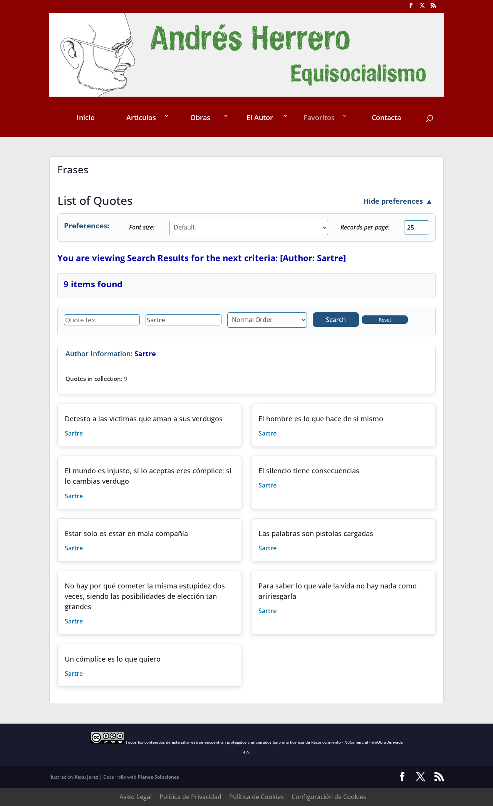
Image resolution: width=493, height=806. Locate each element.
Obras (200, 117)
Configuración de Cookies (329, 797)
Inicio (86, 117)
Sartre (74, 433)
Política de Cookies (256, 797)
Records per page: (364, 227)
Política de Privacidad (190, 797)
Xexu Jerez (86, 777)
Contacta (386, 117)
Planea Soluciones (158, 777)
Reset (385, 319)
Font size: (141, 227)
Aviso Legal (135, 797)
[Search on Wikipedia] (83, 433)
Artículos (141, 117)
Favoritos (319, 117)
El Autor (259, 117)
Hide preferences (398, 200)
